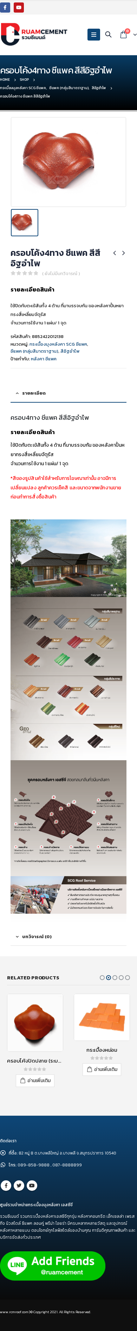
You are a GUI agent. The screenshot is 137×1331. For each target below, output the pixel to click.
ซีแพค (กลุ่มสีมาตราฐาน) (34, 351)
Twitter (19, 1183)
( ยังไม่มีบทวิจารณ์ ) (61, 273)
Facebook (6, 1183)
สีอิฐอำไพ (69, 351)
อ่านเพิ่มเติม (39, 1069)
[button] (102, 977)
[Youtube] (19, 7)
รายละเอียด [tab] (34, 393)
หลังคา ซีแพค (44, 358)
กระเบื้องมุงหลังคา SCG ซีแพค (58, 344)
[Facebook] (5, 7)
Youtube (32, 1183)
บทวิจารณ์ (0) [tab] (37, 936)
